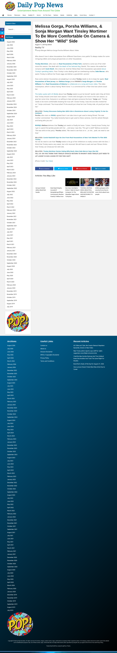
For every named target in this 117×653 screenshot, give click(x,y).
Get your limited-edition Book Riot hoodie (41, 190)
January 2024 (11, 138)
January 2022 (11, 213)
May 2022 (10, 201)
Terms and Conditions (47, 361)
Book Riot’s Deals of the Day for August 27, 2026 (88, 364)
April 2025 (10, 91)
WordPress (54, 646)
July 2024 (10, 120)
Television (17, 15)
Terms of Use (91, 642)
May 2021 (10, 238)
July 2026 (10, 45)
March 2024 (10, 132)
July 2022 (10, 194)
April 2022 (10, 204)
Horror (39, 15)
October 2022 (11, 185)
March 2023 (10, 169)
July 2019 (10, 306)
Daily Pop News (40, 5)
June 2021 (10, 235)
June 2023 (10, 160)
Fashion (56, 15)
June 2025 (10, 85)
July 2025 (10, 82)
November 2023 (12, 144)
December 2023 (11, 141)
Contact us (43, 345)
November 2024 (12, 107)
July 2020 (10, 269)
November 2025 (12, 70)
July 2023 (10, 157)
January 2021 (11, 250)
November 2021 (12, 219)
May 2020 (10, 275)
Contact (91, 15)
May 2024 (10, 126)
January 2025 (11, 101)
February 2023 (11, 172)
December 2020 (11, 254)
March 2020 (10, 282)
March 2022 (10, 207)
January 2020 (11, 288)
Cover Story (83, 15)
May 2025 (10, 88)
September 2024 (12, 113)
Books (62, 15)
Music (24, 15)
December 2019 (11, 291)
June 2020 (10, 272)
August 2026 (11, 42)
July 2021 (10, 232)
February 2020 (11, 285)
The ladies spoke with (46, 94)
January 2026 (11, 63)
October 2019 (11, 297)
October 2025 (11, 73)
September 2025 (12, 76)
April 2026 (10, 54)
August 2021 (11, 229)
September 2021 (12, 225)
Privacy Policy (44, 358)
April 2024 (10, 129)
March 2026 (10, 57)
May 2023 (10, 163)
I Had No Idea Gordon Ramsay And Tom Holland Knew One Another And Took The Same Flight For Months (88, 358)
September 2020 (12, 263)
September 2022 (12, 188)
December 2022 (11, 179)
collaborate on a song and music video (83, 84)
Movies (9, 15)
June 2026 (10, 48)
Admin (50, 45)
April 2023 (10, 166)
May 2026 (10, 51)
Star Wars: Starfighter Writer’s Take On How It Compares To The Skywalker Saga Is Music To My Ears (72, 192)
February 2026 (11, 60)
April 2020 (10, 278)
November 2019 (12, 294)
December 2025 (11, 67)
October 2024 (11, 110)
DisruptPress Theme (65, 646)
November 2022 (12, 182)
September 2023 (12, 151)
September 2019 (12, 300)
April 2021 (10, 241)
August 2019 (11, 303)
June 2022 (10, 197)
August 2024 (11, 116)
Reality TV (31, 15)
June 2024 (10, 123)
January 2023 (11, 176)
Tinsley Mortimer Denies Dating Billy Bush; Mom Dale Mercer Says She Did (70, 151)
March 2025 (10, 95)
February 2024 (11, 135)
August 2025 (11, 79)
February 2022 (11, 210)
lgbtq (75, 15)
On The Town (47, 15)
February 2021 (11, 247)
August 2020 (11, 266)
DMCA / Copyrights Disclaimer (49, 355)
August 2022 (11, 191)
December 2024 (11, 104)
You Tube (49, 161)
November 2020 (12, 257)
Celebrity (69, 15)
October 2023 (11, 148)
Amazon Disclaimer (46, 351)
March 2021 (10, 244)
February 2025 (11, 98)
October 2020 (11, 260)
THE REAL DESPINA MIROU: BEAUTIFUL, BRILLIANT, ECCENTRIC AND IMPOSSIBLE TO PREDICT (87, 192)
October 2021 (11, 222)
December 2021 (11, 216)
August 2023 (11, 154)
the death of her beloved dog (70, 66)
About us (43, 348)
